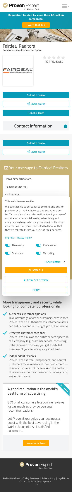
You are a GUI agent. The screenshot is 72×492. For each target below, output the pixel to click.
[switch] (38, 245)
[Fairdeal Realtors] (18, 70)
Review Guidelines (11, 478)
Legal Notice (63, 478)
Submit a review (36, 95)
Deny (36, 290)
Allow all (36, 270)
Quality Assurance (31, 478)
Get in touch (37, 113)
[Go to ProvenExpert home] (21, 7)
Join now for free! (36, 443)
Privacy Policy (24, 237)
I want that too (36, 24)
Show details (53, 261)
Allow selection (36, 280)
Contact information (33, 126)
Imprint (9, 237)
